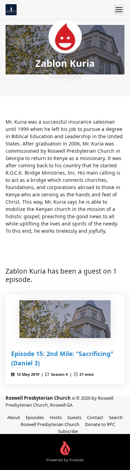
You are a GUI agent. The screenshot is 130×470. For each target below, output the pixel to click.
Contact (95, 417)
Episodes (35, 417)
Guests (74, 417)
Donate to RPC (100, 424)
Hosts (56, 417)
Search (116, 417)
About (13, 417)
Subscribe (68, 431)
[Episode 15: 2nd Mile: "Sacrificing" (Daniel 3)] (65, 319)
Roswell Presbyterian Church (49, 424)
